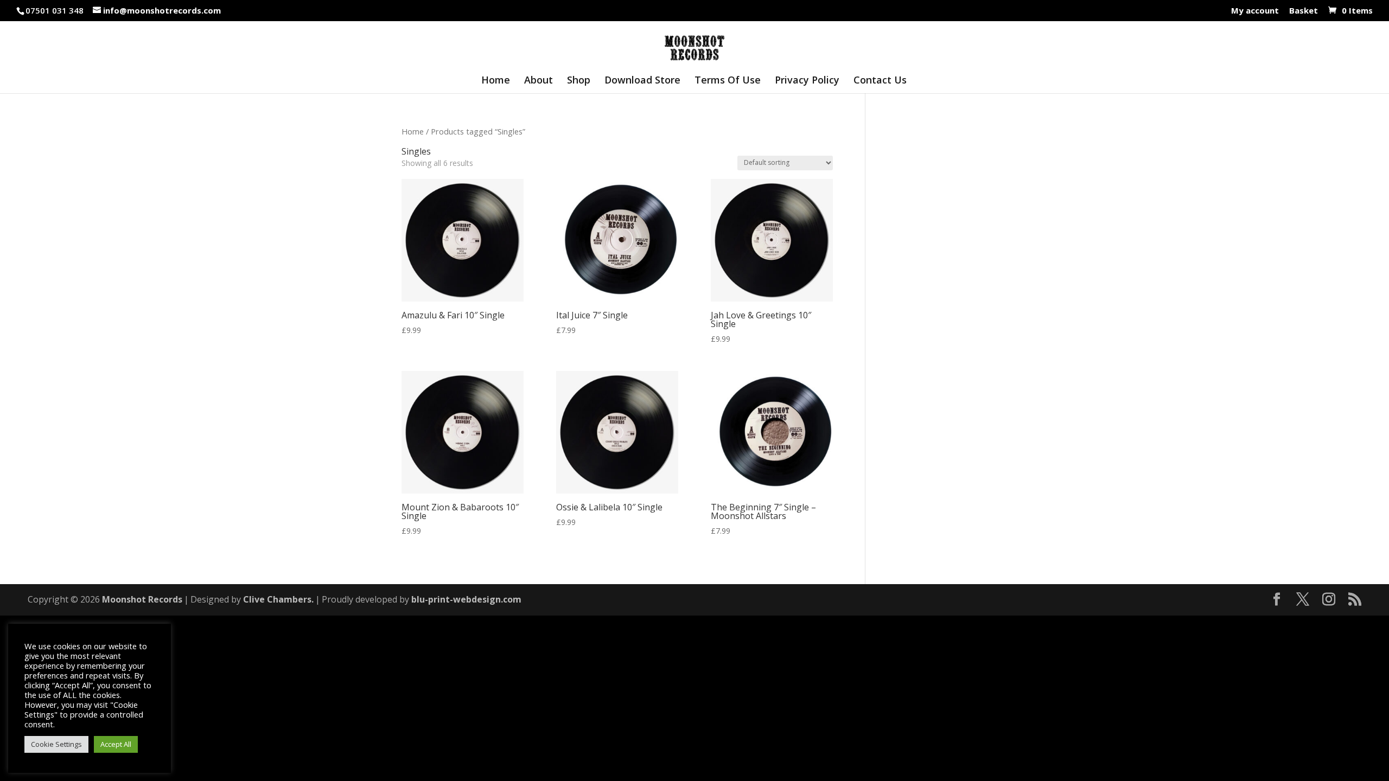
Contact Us (880, 81)
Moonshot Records (142, 599)
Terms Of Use (727, 81)
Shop (578, 81)
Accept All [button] (115, 744)
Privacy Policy (807, 81)
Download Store (642, 81)
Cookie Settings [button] (56, 744)
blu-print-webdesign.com (466, 599)
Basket (1303, 11)
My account (1255, 11)
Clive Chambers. (278, 599)
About (538, 81)
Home (495, 81)
